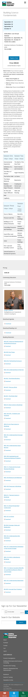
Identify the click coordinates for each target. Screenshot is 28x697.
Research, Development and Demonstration (10, 669)
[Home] (8, 4)
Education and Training (9, 665)
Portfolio (5, 642)
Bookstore (6, 674)
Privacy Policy (9, 688)
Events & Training (8, 677)
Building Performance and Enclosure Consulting (12, 662)
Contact (5, 645)
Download (8, 323)
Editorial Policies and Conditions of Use (12, 690)
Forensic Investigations (9, 658)
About (5, 640)
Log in (5, 651)
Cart (4, 648)
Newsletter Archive (8, 680)
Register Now (14, 58)
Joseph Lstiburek (8, 310)
